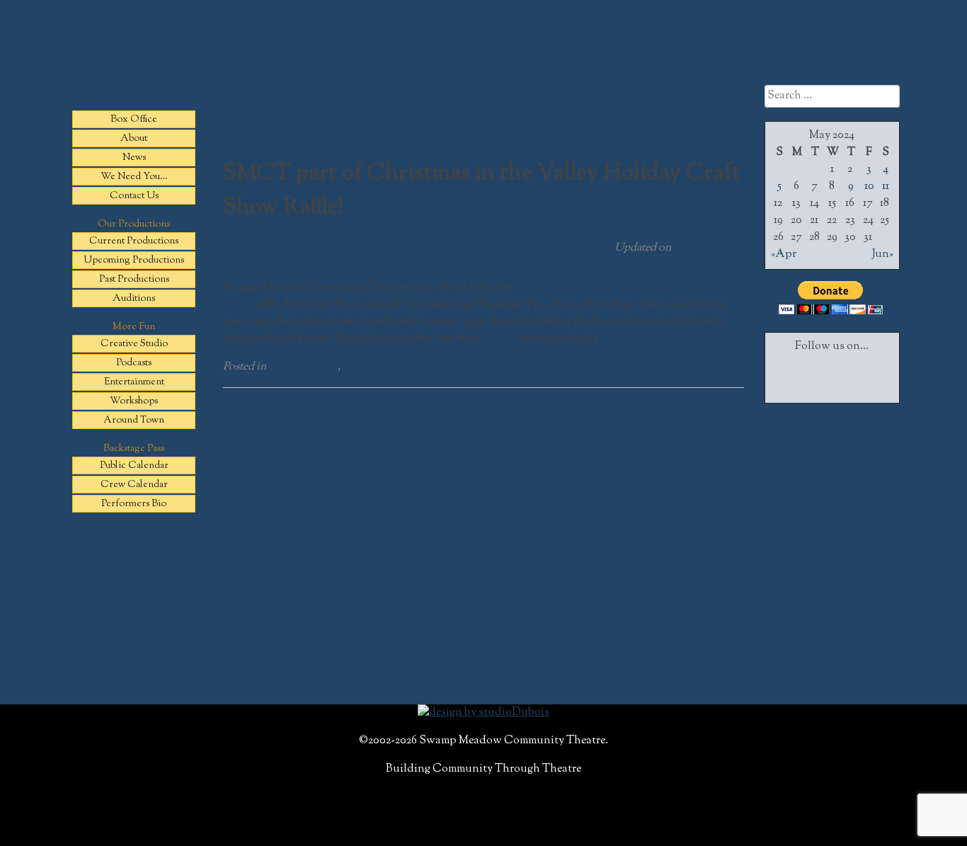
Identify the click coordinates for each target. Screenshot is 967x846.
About (133, 139)
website (500, 339)
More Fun (134, 327)
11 (885, 186)
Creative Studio (134, 344)
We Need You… (134, 177)
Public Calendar (134, 466)
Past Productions (134, 280)
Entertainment (134, 382)
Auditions (134, 299)
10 (869, 186)
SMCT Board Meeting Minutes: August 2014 (323, 398)
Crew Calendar (134, 485)
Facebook (794, 373)
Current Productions (133, 241)
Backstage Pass (133, 449)
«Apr (783, 254)
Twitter (831, 373)
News (134, 158)
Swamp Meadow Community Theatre (483, 68)
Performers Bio (133, 504)
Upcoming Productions (134, 260)
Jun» (882, 254)
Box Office (133, 120)
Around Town (133, 420)
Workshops (134, 401)
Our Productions (134, 224)
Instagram (869, 373)
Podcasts (133, 363)
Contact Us (134, 196)
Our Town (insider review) (684, 398)
